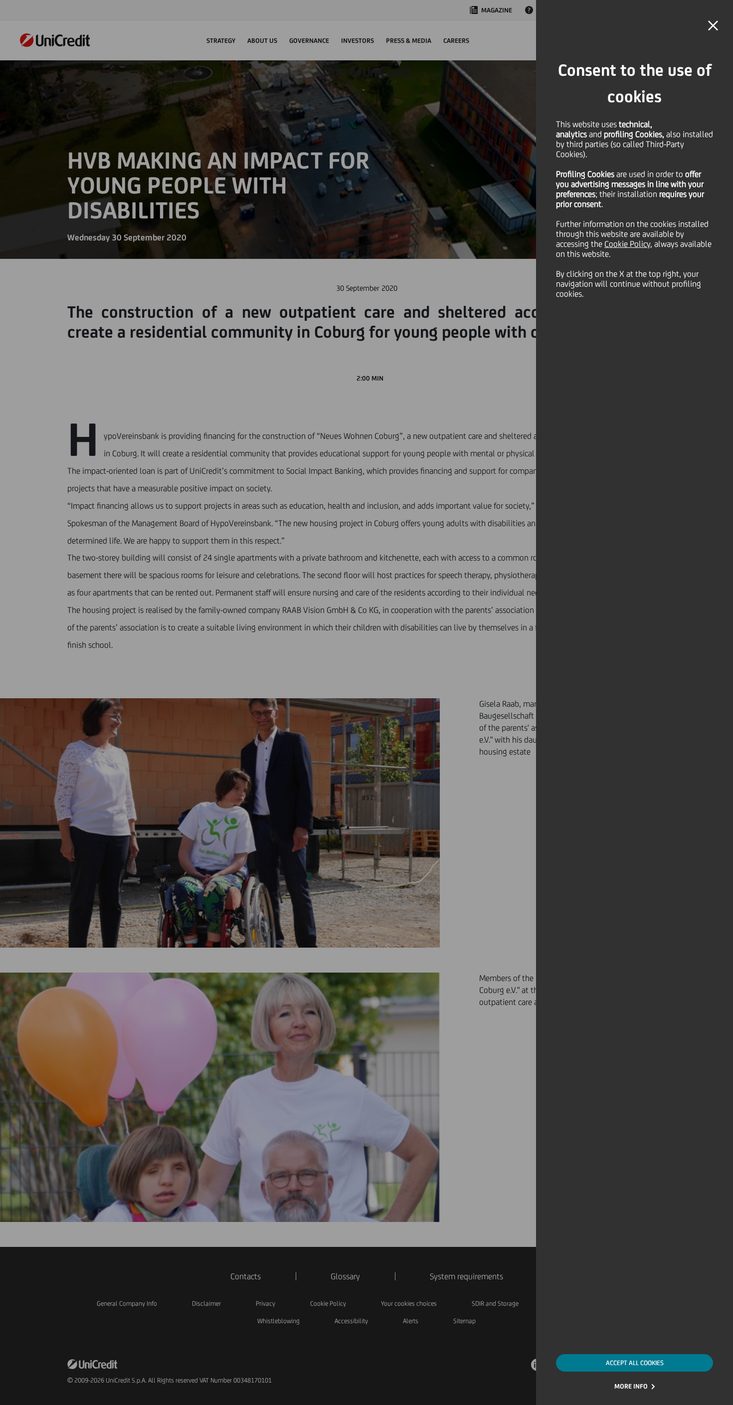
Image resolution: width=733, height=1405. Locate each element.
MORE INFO (631, 1386)
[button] (713, 26)
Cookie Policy (627, 244)
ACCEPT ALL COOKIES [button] (635, 1363)
